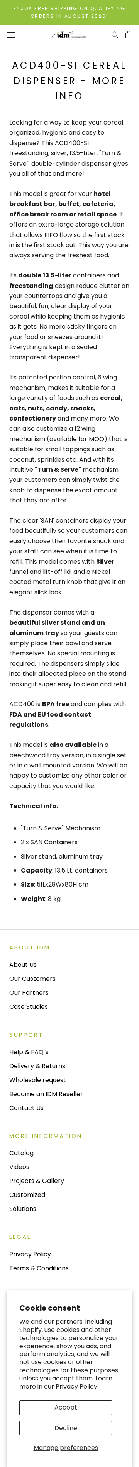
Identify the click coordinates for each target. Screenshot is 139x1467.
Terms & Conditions (39, 1268)
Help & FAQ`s (29, 1052)
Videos (19, 1166)
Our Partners (29, 992)
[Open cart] (128, 34)
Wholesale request (37, 1080)
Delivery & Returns (37, 1066)
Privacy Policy (76, 1386)
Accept (65, 1407)
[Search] (115, 34)
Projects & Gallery (36, 1180)
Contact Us (26, 1107)
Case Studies (28, 1006)
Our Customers (32, 978)
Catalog (21, 1152)
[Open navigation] (11, 34)
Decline (65, 1428)
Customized (27, 1194)
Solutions (22, 1208)
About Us (23, 964)
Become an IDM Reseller (46, 1093)
